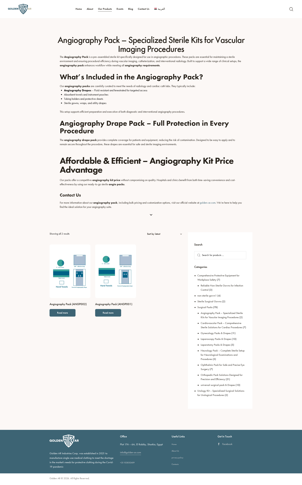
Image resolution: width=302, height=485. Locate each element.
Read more (62, 312)
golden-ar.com (207, 202)
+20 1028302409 (127, 462)
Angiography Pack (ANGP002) (68, 304)
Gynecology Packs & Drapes (216, 333)
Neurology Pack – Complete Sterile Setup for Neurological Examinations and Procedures (223, 355)
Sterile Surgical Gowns (209, 301)
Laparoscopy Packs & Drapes (216, 339)
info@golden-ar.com (130, 452)
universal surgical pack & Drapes (218, 385)
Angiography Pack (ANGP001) (113, 304)
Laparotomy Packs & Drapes (215, 344)
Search (198, 255)
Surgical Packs (205, 307)
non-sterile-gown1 (207, 295)
